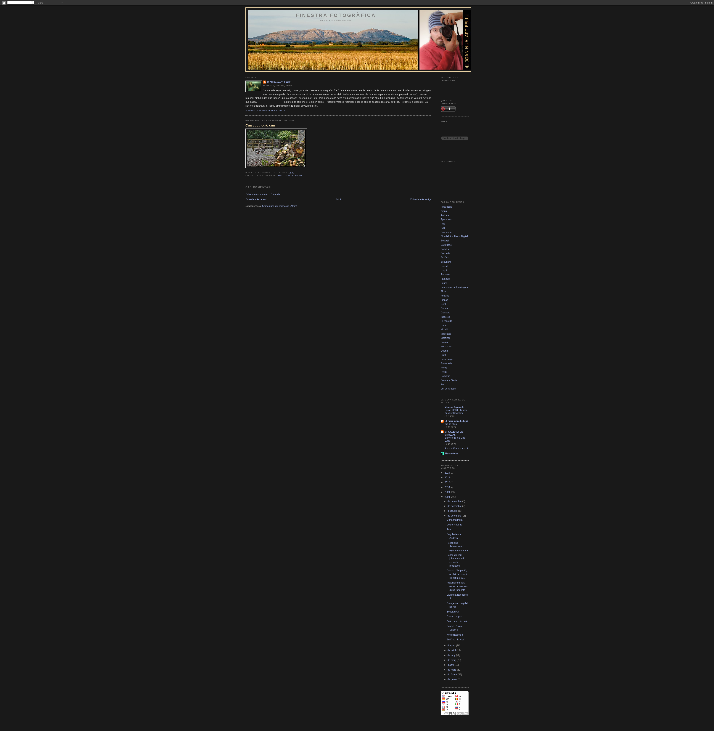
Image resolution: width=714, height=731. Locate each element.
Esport (444, 266)
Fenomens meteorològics (454, 287)
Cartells (445, 249)
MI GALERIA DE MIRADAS (454, 433)
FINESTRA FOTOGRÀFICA (336, 15)
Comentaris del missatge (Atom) (279, 206)
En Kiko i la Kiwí (455, 639)
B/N (443, 228)
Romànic (445, 376)
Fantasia (445, 278)
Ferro (449, 529)
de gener (453, 679)
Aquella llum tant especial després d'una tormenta (457, 586)
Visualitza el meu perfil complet (266, 111)
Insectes (445, 316)
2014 (448, 477)
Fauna (298, 175)
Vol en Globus (448, 388)
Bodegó (445, 240)
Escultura (446, 261)
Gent (443, 304)
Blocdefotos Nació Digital (454, 236)
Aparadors (446, 219)
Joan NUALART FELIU (279, 82)
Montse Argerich (454, 407)
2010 (448, 487)
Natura (444, 342)
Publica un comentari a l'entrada (262, 194)
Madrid (444, 329)
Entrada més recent (256, 199)
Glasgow (445, 312)
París (443, 354)
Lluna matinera (454, 519)
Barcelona (446, 232)
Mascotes (446, 333)
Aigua (444, 211)
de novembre (455, 506)
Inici (338, 199)
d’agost (452, 645)
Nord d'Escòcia (455, 634)
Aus (280, 175)
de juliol (452, 650)
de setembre (455, 515)
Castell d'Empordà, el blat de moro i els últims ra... (457, 574)
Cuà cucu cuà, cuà (260, 125)
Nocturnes (446, 346)
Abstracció (446, 206)
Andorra (445, 215)
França (444, 300)
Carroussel (446, 244)
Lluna (443, 325)
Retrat (444, 371)
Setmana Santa (449, 380)
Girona (444, 308)
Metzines (446, 337)
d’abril (451, 664)
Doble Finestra (454, 524)
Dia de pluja (451, 424)
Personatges (447, 359)
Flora (443, 291)
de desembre (455, 501)
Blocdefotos (451, 453)
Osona (444, 350)
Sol (442, 384)
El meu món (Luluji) (456, 421)
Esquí (444, 270)
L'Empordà (446, 321)
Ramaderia (446, 363)
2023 (448, 472)
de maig (452, 660)
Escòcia (289, 175)
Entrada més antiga (420, 199)
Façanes (445, 274)
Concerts (445, 253)
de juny (452, 655)
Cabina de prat (454, 616)
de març (452, 669)
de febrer (453, 674)
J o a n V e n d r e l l (456, 448)
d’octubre (453, 510)
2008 (448, 497)
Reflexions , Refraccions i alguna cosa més (457, 546)
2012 (448, 482)
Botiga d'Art (453, 611)
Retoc (444, 367)
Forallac (445, 295)
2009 (448, 492)
